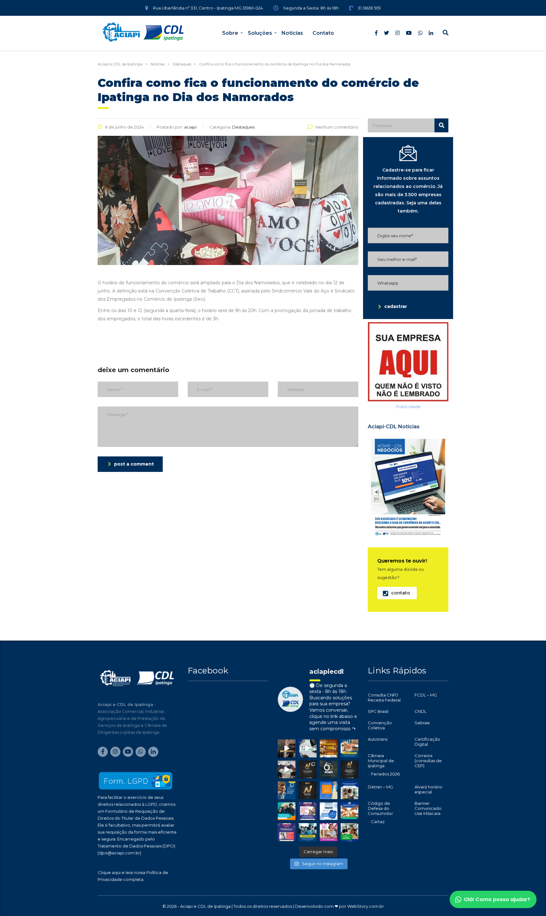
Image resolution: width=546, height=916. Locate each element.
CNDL (421, 711)
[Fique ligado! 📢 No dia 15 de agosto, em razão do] (328, 790)
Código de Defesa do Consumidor (380, 808)
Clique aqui (109, 872)
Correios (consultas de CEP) (428, 760)
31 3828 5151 (369, 7)
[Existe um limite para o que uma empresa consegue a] (307, 832)
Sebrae (422, 722)
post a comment (134, 464)
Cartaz (378, 821)
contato (400, 593)
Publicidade (408, 406)
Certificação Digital (427, 742)
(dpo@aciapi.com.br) (119, 852)
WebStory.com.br (365, 906)
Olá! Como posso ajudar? (497, 899)
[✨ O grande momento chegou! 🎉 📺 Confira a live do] (286, 769)
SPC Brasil (378, 711)
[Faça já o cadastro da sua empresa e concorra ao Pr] (286, 748)
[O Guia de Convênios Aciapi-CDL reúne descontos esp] (286, 790)
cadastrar (395, 306)
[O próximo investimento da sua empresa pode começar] (349, 790)
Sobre (230, 33)
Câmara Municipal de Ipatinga (381, 760)
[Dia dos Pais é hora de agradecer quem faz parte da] (286, 832)
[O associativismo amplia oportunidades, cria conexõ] (349, 748)
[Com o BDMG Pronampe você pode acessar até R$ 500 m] (328, 748)
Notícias (292, 33)
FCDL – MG (426, 694)
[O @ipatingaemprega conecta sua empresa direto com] (349, 811)
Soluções (260, 33)
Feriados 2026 (385, 773)
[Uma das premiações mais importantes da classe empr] (349, 769)
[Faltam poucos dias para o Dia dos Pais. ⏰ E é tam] (307, 811)
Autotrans (377, 739)
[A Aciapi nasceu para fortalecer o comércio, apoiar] (328, 769)
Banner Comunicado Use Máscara (428, 808)
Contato (323, 33)
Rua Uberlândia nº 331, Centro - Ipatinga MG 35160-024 (208, 7)
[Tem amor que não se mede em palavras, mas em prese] (286, 811)
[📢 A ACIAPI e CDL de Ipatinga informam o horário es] (328, 811)
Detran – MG (380, 786)
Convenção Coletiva (380, 725)
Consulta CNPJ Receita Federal (384, 697)
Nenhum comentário (336, 127)
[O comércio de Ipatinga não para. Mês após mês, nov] (328, 832)
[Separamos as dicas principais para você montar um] (307, 748)
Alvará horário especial (428, 789)
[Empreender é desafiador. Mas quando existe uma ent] (349, 832)
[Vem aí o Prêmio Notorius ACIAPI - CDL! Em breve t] (307, 790)
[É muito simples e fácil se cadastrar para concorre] (307, 769)
